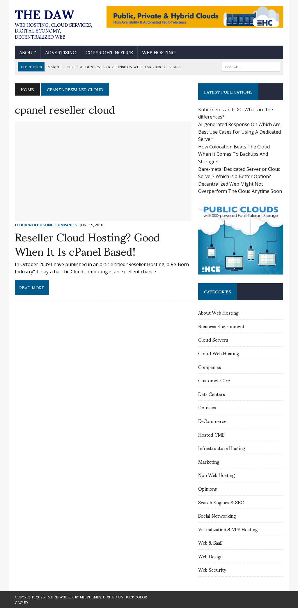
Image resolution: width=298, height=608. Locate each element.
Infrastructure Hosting (221, 448)
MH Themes (90, 597)
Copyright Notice (109, 52)
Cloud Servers (213, 339)
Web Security (212, 569)
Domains (207, 407)
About (27, 52)
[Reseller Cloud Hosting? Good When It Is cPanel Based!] (103, 217)
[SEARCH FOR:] (251, 66)
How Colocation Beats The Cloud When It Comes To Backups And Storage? (234, 154)
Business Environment (221, 326)
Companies (209, 367)
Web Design (210, 556)
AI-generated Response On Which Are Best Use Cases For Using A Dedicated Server (239, 131)
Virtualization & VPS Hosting (228, 529)
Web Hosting (159, 52)
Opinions (207, 488)
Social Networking (217, 515)
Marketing (208, 461)
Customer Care (214, 380)
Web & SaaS (210, 542)
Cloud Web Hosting (218, 353)
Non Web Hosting (216, 475)
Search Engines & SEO (221, 502)
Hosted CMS (211, 434)
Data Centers (211, 394)
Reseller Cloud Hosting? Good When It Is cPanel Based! (87, 243)
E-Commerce (212, 421)
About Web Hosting (218, 312)
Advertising (61, 52)
